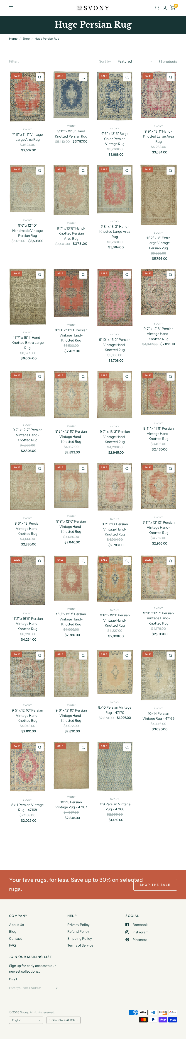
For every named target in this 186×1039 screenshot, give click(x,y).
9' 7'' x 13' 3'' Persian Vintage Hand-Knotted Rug (115, 436)
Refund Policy (78, 931)
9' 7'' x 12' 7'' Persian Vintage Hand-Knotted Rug (27, 435)
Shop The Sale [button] (155, 884)
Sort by (105, 61)
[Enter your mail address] (56, 988)
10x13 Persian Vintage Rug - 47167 (71, 804)
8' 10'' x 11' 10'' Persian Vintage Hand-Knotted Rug (71, 335)
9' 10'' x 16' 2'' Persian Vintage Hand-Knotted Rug (114, 344)
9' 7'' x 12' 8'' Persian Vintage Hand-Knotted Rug (159, 334)
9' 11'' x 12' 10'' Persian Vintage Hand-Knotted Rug (158, 527)
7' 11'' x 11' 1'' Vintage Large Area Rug (27, 137)
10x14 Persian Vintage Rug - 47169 (158, 716)
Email (13, 979)
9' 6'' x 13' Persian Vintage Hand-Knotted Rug (28, 528)
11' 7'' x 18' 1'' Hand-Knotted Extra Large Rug (28, 342)
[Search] (157, 8)
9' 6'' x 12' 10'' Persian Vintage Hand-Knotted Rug (71, 715)
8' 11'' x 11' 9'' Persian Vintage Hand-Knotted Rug (158, 433)
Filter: (14, 61)
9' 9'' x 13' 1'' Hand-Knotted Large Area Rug (158, 136)
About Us (16, 925)
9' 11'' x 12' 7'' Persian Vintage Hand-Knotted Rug (158, 618)
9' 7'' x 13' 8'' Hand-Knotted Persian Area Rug (71, 233)
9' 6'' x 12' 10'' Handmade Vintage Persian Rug (27, 230)
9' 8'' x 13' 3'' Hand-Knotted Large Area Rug (114, 231)
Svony (27, 129)
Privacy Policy (78, 925)
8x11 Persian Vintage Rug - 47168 (27, 807)
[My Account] (165, 8)
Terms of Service (80, 945)
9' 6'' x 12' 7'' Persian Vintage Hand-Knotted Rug (71, 619)
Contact (15, 938)
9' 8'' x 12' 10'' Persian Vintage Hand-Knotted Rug (71, 436)
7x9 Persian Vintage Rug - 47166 (114, 806)
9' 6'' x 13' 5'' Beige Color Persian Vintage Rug (114, 138)
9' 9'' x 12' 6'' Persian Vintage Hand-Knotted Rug (71, 526)
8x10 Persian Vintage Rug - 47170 (114, 710)
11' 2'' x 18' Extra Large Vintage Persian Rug (158, 243)
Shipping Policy (79, 938)
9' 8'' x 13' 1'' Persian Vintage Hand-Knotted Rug (115, 620)
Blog (12, 931)
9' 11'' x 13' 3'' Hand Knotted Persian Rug (71, 133)
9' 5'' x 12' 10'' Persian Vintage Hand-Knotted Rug (27, 715)
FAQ (12, 945)
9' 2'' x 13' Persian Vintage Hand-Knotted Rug (115, 529)
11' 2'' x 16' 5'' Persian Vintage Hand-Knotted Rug (27, 623)
